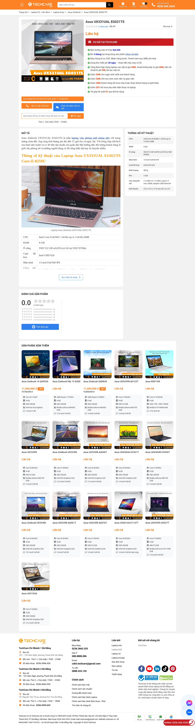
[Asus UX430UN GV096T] (159, 435)
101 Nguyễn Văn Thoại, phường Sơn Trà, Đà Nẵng (40, 697)
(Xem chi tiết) (131, 54)
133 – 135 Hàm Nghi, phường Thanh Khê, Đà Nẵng (41, 655)
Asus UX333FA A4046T (95, 452)
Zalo (189, 712)
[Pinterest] (173, 668)
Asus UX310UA (29, 593)
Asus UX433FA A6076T (95, 523)
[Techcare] (40, 4)
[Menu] (22, 4)
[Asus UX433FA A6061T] (67, 505)
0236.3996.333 (43, 663)
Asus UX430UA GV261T (126, 452)
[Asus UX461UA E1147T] (128, 505)
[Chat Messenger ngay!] (189, 703)
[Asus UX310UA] (36, 576)
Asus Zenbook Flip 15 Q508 (66, 381)
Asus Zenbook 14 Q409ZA (35, 381)
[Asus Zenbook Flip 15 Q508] (67, 364)
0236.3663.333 (43, 684)
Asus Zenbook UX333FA (34, 523)
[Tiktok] (165, 668)
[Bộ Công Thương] (148, 677)
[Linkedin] (157, 668)
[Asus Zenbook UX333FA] (36, 505)
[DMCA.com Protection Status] (166, 677)
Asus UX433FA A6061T (64, 523)
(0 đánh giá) (103, 27)
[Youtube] (149, 668)
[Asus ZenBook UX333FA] (67, 435)
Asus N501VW (152, 381)
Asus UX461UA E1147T (126, 523)
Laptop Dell (117, 649)
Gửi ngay (77, 116)
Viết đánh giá (42, 327)
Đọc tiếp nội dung (70, 277)
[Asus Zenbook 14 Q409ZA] (36, 364)
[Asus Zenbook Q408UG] (97, 364)
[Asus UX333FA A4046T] (97, 435)
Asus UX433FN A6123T (126, 381)
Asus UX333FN (29, 452)
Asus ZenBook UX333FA (65, 452)
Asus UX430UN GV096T (157, 452)
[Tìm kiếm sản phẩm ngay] (109, 4)
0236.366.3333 (166, 6)
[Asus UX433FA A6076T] (97, 505)
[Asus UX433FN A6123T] (128, 364)
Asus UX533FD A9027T (157, 523)
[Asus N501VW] (159, 364)
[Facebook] (141, 668)
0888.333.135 (79, 671)
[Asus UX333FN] (36, 435)
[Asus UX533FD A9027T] (159, 505)
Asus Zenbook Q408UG (95, 381)
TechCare (142, 645)
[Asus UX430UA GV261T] (128, 435)
